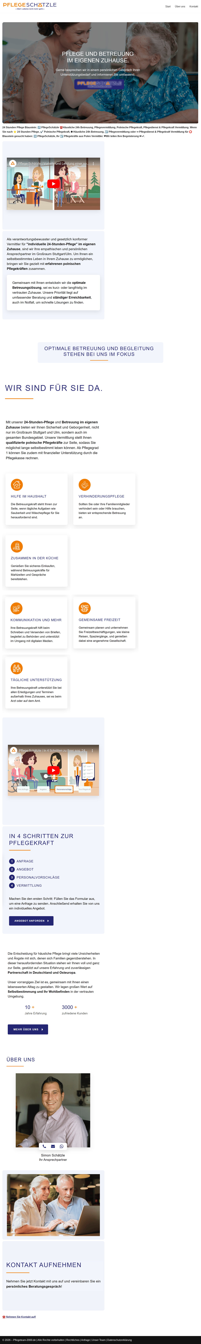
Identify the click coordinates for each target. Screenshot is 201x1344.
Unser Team (98, 1340)
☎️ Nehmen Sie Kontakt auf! (19, 1317)
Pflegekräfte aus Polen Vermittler (26, 335)
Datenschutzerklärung (119, 1340)
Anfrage (85, 1340)
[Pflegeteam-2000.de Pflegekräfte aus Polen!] (29, 6)
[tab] (26, 335)
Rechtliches (72, 1340)
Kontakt (194, 6)
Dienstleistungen (66, 335)
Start (168, 6)
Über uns (180, 6)
